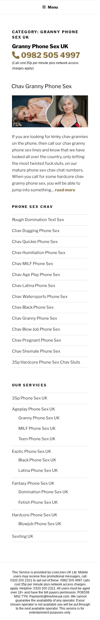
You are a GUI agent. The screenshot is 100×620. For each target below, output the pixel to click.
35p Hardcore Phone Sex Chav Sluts (46, 362)
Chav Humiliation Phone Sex (38, 252)
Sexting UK (22, 536)
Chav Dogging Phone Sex (35, 230)
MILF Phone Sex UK (37, 428)
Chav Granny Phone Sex (41, 86)
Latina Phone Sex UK (38, 470)
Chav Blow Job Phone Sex (36, 329)
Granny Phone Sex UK (39, 418)
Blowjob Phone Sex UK (39, 523)
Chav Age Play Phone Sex (36, 274)
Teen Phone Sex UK (36, 438)
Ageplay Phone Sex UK (33, 409)
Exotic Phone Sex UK (31, 451)
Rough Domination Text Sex (38, 219)
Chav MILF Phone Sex (32, 263)
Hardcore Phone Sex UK (34, 515)
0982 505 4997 (49, 55)
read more (65, 190)
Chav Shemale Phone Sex (36, 351)
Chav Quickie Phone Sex (35, 241)
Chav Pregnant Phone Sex (36, 340)
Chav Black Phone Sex (33, 307)
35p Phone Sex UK (29, 398)
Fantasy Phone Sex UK (33, 483)
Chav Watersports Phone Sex (39, 296)
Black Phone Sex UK (37, 460)
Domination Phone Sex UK (43, 492)
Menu (53, 7)
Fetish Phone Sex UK (38, 502)
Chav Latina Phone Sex (33, 285)
